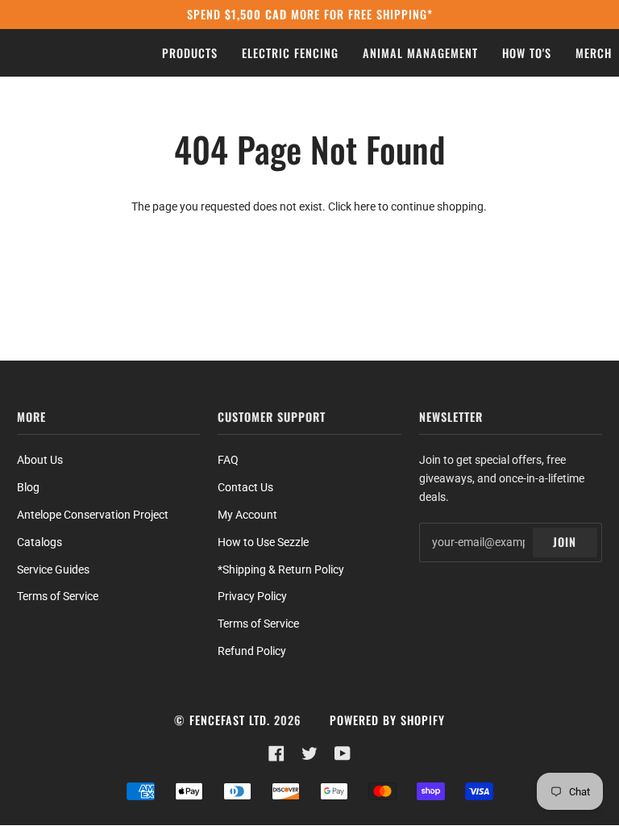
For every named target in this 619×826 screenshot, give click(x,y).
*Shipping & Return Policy (281, 569)
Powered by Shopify (387, 719)
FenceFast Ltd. (229, 719)
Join (564, 541)
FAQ (228, 459)
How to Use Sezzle (263, 542)
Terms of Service (57, 596)
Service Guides (53, 569)
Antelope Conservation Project (92, 514)
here (365, 206)
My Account (247, 514)
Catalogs (39, 542)
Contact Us (245, 487)
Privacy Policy (252, 596)
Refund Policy (252, 651)
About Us (40, 459)
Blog (28, 487)
